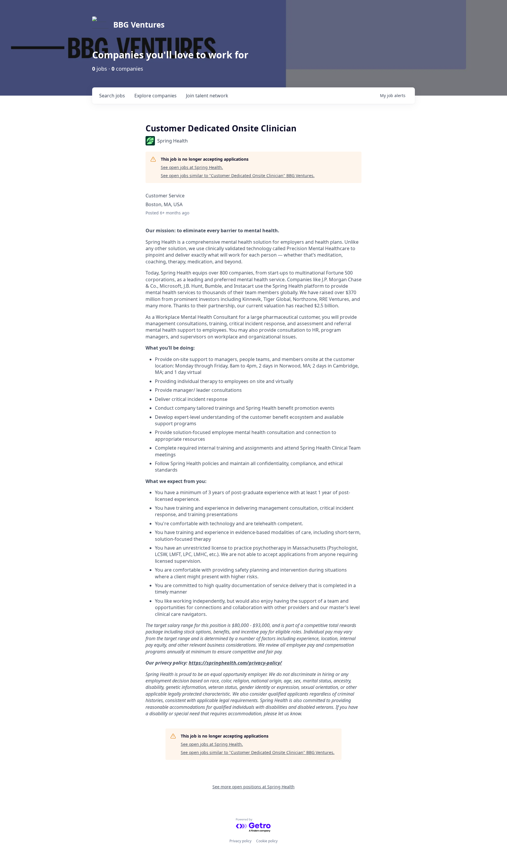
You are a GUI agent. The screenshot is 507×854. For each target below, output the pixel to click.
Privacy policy (240, 840)
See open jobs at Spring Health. (192, 167)
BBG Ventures (139, 24)
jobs (112, 95)
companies (155, 95)
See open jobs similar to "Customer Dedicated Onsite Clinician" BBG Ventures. (238, 175)
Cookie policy (267, 840)
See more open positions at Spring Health (253, 786)
